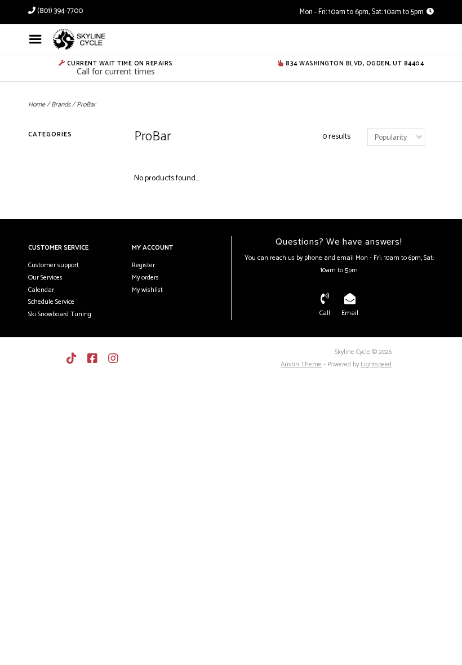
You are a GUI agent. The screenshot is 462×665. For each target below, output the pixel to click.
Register (143, 265)
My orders (145, 277)
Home (36, 104)
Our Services (45, 277)
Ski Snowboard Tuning (59, 314)
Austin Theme (301, 364)
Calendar (41, 290)
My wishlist (147, 290)
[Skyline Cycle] (97, 39)
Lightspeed (376, 364)
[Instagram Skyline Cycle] (113, 358)
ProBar (86, 104)
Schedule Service (51, 301)
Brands (60, 104)
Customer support (53, 265)
